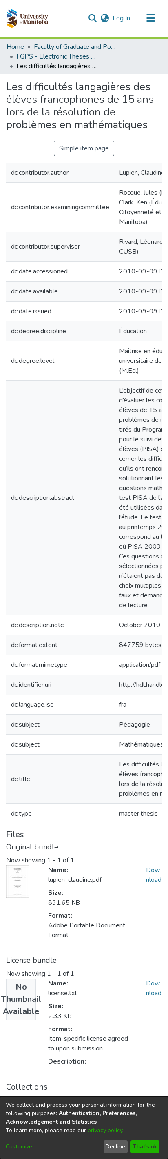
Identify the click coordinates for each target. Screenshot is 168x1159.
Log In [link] (122, 18)
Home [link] (15, 46)
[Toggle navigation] (150, 18)
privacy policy (105, 1130)
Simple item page (84, 148)
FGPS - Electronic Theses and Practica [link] (57, 56)
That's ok (145, 1146)
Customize (19, 1146)
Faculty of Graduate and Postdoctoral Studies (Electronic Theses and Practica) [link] (74, 46)
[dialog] (84, 1127)
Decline (115, 1146)
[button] (27, 18)
